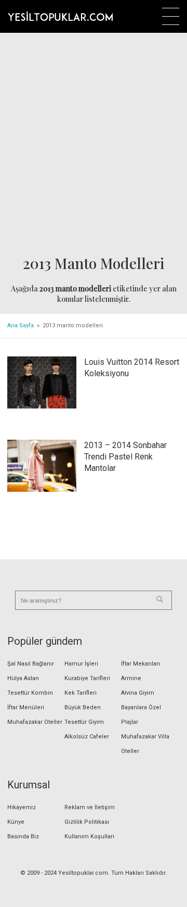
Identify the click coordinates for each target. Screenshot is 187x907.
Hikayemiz (21, 807)
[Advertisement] (93, 144)
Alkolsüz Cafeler (86, 736)
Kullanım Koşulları (89, 836)
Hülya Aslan (23, 678)
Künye (15, 822)
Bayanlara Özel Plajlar (141, 714)
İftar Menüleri (25, 707)
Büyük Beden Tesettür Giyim (84, 714)
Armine (131, 678)
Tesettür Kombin (30, 692)
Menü (170, 16)
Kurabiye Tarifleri (87, 678)
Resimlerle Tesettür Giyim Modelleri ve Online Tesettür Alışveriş (60, 16)
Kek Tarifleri (80, 692)
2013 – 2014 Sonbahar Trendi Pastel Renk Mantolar (125, 456)
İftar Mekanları (140, 663)
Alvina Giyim (137, 692)
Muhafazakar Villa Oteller (145, 744)
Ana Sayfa (20, 325)
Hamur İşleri (81, 663)
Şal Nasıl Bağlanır (30, 663)
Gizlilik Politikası (86, 822)
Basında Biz (23, 836)
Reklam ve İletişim (89, 807)
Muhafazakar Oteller (34, 722)
